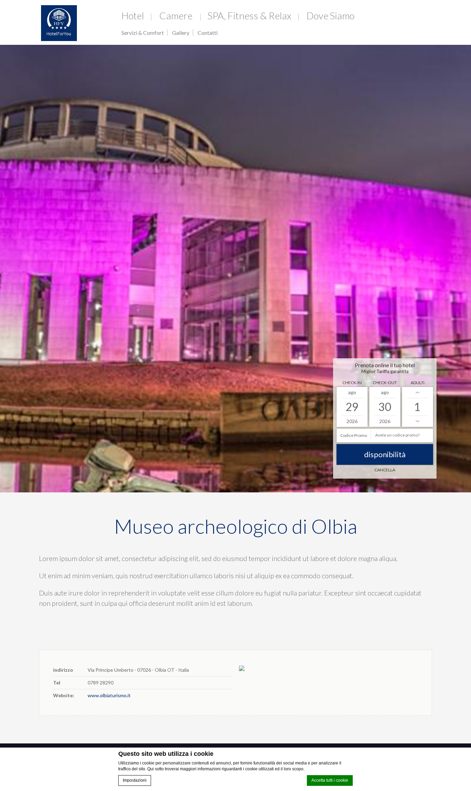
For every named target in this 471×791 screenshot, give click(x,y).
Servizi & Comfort (142, 32)
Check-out (385, 382)
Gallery (180, 32)
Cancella (384, 469)
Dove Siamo (330, 15)
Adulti (417, 382)
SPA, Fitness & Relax (249, 15)
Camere (175, 15)
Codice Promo (353, 435)
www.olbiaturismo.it (109, 695)
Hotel (132, 15)
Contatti (208, 32)
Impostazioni (135, 780)
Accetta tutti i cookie (329, 780)
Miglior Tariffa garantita (385, 371)
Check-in (352, 382)
